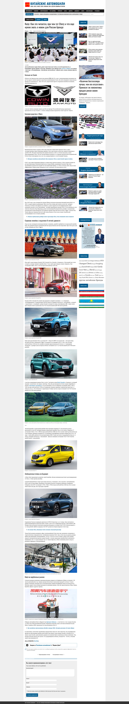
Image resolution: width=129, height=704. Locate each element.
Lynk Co (81, 275)
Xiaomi (91, 277)
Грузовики (97, 11)
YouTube (36, 641)
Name (27, 678)
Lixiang (100, 272)
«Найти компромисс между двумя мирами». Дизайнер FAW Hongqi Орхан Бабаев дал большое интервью (96, 35)
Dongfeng (99, 263)
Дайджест (77, 11)
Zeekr (94, 277)
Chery (31, 31)
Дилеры (70, 11)
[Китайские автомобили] (64, 4)
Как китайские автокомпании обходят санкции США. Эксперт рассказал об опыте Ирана (51, 628)
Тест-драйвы (53, 11)
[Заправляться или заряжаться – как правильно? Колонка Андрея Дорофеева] (83, 177)
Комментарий (29, 668)
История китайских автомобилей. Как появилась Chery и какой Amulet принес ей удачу (50, 159)
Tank (96, 275)
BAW (89, 261)
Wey (87, 277)
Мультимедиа (89, 11)
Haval (92, 269)
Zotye (96, 277)
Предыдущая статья (44, 654)
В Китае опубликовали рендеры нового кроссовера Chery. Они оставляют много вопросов (51, 216)
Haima (88, 270)
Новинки (36, 11)
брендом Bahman (51, 622)
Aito (80, 261)
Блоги (82, 11)
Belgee (92, 261)
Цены (65, 11)
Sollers (93, 275)
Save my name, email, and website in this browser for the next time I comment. (47, 691)
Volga (80, 277)
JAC (80, 272)
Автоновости (29, 11)
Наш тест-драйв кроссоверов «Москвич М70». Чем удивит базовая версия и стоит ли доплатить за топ (96, 42)
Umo (102, 275)
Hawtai (96, 270)
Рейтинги (60, 11)
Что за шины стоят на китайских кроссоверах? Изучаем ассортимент (95, 159)
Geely (99, 266)
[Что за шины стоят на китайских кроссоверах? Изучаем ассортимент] (83, 161)
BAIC (86, 261)
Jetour (91, 272)
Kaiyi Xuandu (61, 382)
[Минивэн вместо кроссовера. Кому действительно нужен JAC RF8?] (83, 145)
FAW (88, 267)
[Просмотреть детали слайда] (51, 645)
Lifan (97, 272)
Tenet (100, 275)
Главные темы (83, 22)
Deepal (94, 263)
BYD (102, 260)
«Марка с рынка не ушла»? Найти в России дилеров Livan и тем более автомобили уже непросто (95, 28)
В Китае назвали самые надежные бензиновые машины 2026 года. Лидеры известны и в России (95, 51)
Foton (92, 267)
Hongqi (100, 270)
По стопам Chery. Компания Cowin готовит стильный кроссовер (44, 529)
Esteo (80, 267)
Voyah (84, 277)
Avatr (82, 261)
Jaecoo (84, 272)
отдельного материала (35, 385)
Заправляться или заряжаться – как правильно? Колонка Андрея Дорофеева (95, 176)
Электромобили (44, 11)
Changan (82, 263)
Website (28, 687)
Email (27, 682)
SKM (91, 275)
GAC (95, 267)
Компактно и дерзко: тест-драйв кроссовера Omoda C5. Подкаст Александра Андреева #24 (95, 192)
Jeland (87, 272)
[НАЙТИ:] (96, 14)
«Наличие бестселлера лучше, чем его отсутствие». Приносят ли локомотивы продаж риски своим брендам (95, 59)
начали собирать (66, 68)
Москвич (101, 277)
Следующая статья (58, 654)
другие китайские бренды (39, 31)
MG (84, 275)
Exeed (84, 266)
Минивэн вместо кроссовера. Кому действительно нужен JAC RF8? (95, 142)
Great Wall (82, 270)
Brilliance (97, 261)
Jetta (94, 272)
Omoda (87, 275)
